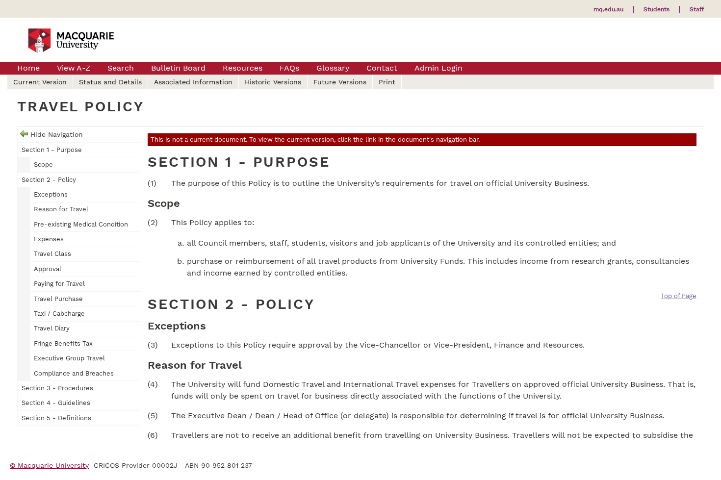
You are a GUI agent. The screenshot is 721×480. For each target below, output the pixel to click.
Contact (381, 68)
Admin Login (438, 68)
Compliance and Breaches (74, 373)
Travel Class (52, 253)
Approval (47, 269)
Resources (242, 68)
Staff (697, 9)
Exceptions (51, 194)
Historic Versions (273, 82)
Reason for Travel (61, 209)
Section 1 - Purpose (52, 149)
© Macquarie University (49, 465)
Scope (43, 164)
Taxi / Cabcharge (59, 313)
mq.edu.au (608, 9)
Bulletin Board (178, 68)
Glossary (332, 68)
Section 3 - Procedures (57, 388)
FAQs (289, 68)
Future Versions (339, 82)
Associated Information (193, 82)
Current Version (40, 82)
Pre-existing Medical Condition (81, 224)
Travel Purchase (58, 299)
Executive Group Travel (69, 358)
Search (120, 68)
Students (657, 9)
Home (28, 68)
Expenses (49, 239)
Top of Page (678, 296)
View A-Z (73, 68)
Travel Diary (52, 328)
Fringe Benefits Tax (63, 343)
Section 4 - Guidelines (56, 402)
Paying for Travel (59, 283)
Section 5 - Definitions (56, 418)
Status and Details (110, 82)
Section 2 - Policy (49, 179)
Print (387, 82)
